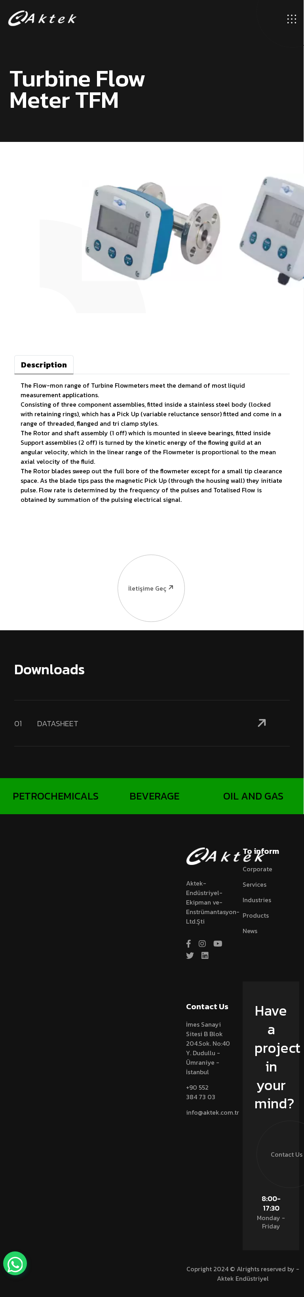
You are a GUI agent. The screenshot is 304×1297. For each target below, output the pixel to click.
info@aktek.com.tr (212, 1112)
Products (256, 915)
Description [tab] (44, 365)
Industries (257, 900)
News (250, 930)
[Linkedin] (205, 956)
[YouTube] (217, 944)
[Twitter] (190, 956)
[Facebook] (188, 944)
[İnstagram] (202, 944)
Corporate (257, 869)
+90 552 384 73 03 (200, 1092)
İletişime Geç (147, 588)
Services (254, 884)
